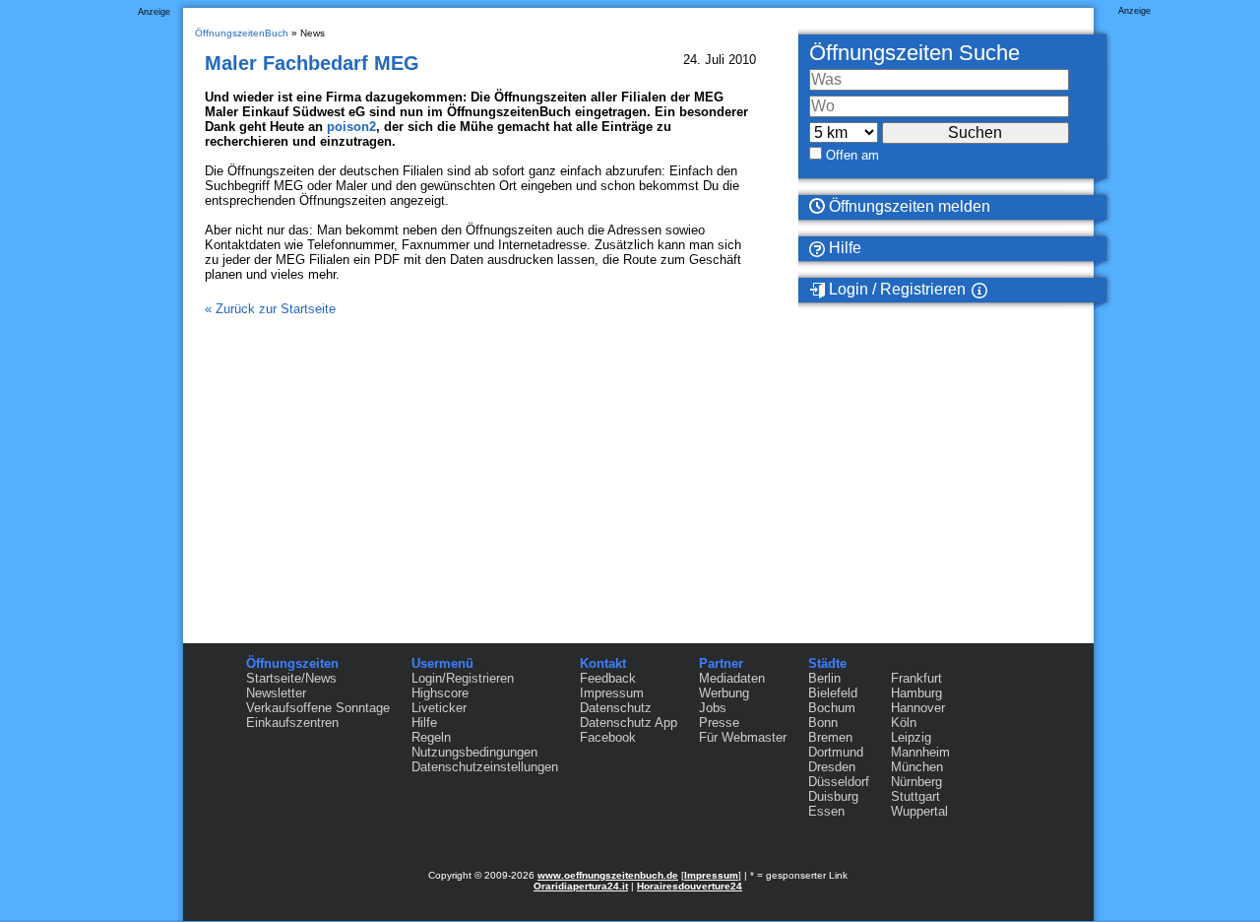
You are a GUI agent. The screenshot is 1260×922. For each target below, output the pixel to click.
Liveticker (439, 707)
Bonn (823, 722)
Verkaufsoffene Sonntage (318, 707)
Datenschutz (616, 707)
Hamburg (916, 693)
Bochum (831, 707)
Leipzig (911, 737)
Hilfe (843, 247)
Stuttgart (915, 796)
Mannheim (920, 752)
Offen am (852, 155)
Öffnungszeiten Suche (914, 52)
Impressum (612, 693)
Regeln (431, 737)
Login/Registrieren (462, 678)
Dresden (831, 766)
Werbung (724, 693)
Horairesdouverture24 (689, 886)
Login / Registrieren (895, 289)
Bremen (830, 737)
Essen (826, 811)
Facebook (608, 737)
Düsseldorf (838, 781)
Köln (903, 722)
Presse (719, 722)
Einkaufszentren (292, 722)
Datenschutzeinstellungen (484, 766)
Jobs (712, 707)
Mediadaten (732, 678)
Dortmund (835, 752)
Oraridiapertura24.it (581, 886)
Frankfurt (916, 678)
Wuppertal (919, 811)
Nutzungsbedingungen (474, 752)
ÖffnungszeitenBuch (241, 33)
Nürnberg (916, 781)
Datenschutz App (628, 722)
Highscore (440, 693)
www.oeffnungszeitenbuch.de (607, 875)
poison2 (351, 126)
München (917, 766)
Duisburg (833, 796)
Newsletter (276, 693)
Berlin (824, 678)
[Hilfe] (1003, 290)
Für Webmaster (743, 737)
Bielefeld (832, 693)
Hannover (918, 707)
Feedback (608, 678)
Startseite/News (291, 678)
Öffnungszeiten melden (907, 206)
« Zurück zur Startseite (270, 308)
